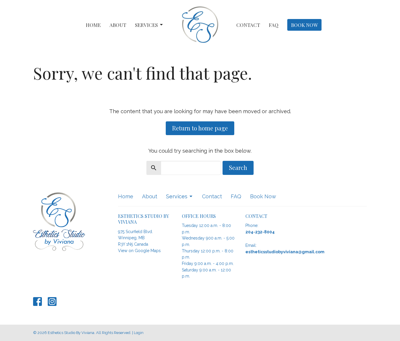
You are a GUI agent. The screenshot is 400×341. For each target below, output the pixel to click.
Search (238, 167)
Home (93, 25)
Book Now (304, 25)
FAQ (273, 25)
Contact (248, 25)
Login (138, 332)
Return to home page (200, 128)
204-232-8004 (260, 232)
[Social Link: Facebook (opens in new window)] (37, 301)
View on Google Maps (139, 250)
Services (146, 25)
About (118, 25)
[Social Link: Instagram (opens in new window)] (52, 301)
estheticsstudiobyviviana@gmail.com (284, 251)
